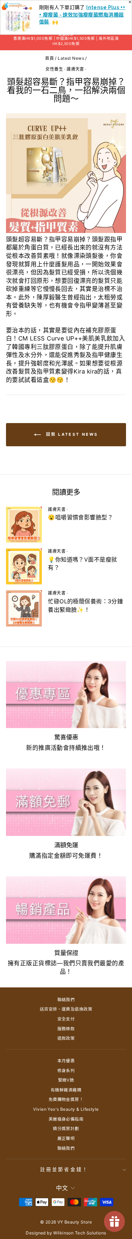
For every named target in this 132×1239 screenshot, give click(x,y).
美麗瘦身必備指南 (66, 1119)
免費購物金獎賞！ (66, 1099)
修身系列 (66, 1070)
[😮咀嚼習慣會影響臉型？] (24, 525)
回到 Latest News (71, 434)
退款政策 (66, 1038)
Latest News (71, 58)
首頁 (49, 58)
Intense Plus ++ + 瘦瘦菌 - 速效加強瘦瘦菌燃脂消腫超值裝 (82, 15)
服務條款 (66, 1028)
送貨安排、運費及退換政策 (66, 1009)
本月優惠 (66, 1060)
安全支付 (66, 1018)
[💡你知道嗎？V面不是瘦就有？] (24, 566)
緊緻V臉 (66, 1080)
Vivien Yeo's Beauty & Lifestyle (66, 1109)
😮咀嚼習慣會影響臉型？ (80, 517)
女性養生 (54, 69)
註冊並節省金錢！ (64, 1169)
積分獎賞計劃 (66, 1128)
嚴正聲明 (66, 1138)
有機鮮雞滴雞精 (66, 1089)
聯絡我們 (66, 999)
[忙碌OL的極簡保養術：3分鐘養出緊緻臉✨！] (24, 608)
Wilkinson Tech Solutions (79, 1232)
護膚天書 (75, 69)
